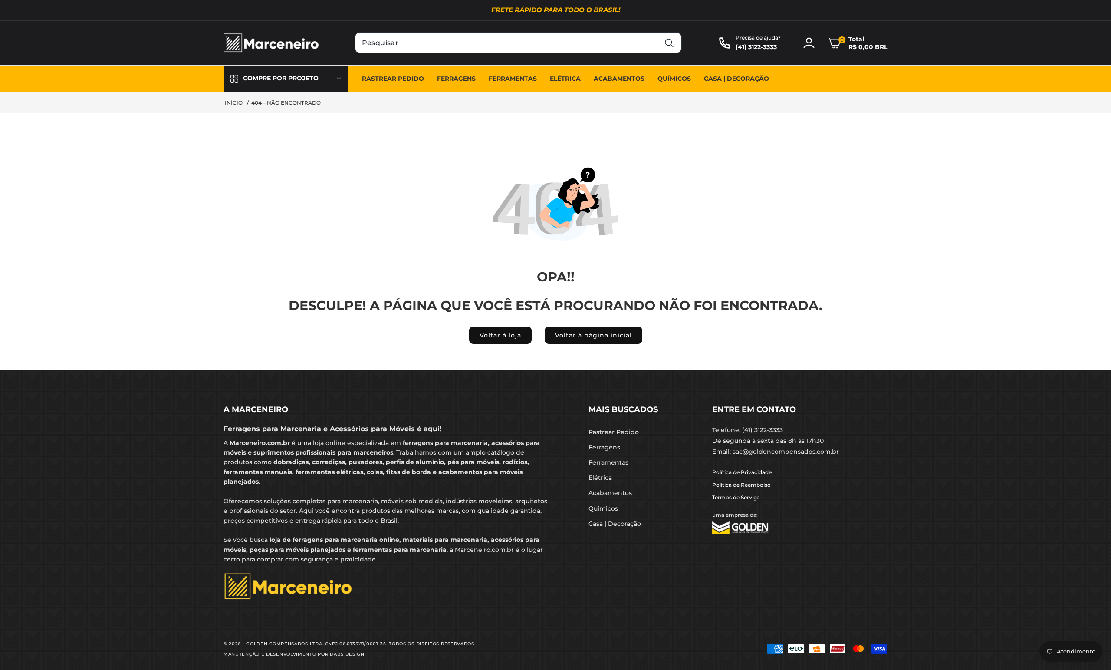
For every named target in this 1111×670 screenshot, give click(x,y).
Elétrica (600, 478)
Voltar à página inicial (593, 335)
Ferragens (604, 447)
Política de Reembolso (741, 485)
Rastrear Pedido (613, 432)
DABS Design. (347, 654)
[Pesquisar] (669, 43)
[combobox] (518, 43)
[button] (857, 43)
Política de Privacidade (742, 472)
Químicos (603, 508)
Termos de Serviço (736, 497)
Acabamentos (610, 493)
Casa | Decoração (614, 524)
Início (234, 102)
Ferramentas (608, 462)
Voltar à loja (500, 335)
